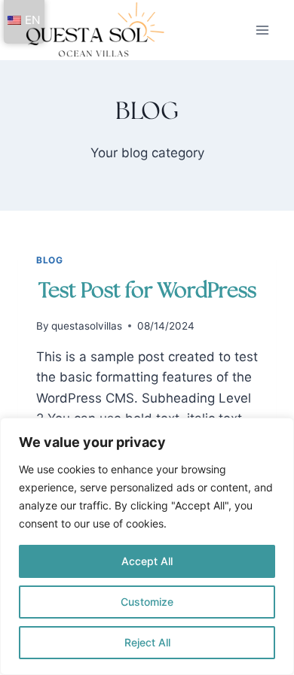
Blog (49, 260)
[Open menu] (262, 29)
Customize (147, 601)
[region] (147, 546)
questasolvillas (86, 326)
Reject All (147, 642)
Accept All (147, 561)
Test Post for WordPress (147, 292)
